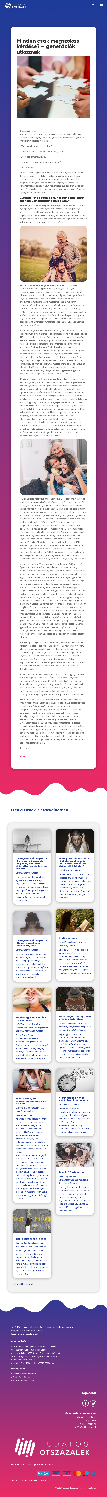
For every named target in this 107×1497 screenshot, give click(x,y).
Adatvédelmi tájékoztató (37, 1480)
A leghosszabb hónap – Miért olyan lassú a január (75, 1099)
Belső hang (20, 1024)
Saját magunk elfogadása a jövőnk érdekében (75, 1018)
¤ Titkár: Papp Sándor (20, 1377)
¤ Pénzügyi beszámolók (85, 1427)
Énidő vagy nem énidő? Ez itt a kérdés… (32, 1019)
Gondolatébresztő (32, 1108)
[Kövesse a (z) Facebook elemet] (85, 1403)
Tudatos (34, 872)
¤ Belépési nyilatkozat (86, 1417)
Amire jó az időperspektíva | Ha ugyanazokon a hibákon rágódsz (32, 943)
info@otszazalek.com (20, 1330)
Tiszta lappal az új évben (31, 1238)
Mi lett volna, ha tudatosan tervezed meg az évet (31, 1101)
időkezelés (32, 1027)
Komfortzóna (74, 1026)
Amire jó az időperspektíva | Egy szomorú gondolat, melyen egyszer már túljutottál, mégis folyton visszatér (32, 863)
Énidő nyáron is (68, 937)
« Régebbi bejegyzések (23, 1284)
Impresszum (16, 1480)
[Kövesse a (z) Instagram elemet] (93, 1403)
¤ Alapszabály (90, 1420)
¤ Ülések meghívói (88, 1424)
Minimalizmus (32, 1246)
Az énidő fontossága (71, 1172)
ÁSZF (24, 1480)
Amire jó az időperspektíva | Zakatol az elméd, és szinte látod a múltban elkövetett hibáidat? (75, 862)
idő (25, 1027)
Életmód (19, 1027)
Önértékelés (29, 1030)
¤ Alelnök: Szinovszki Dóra (22, 1380)
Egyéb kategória (23, 872)
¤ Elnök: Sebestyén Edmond (23, 1373)
